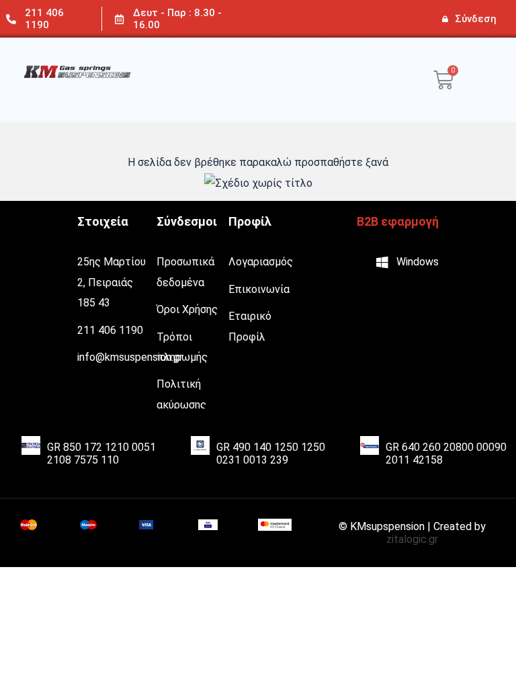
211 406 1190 (44, 19)
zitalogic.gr (412, 539)
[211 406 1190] (11, 19)
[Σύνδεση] (444, 18)
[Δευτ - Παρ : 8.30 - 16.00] (119, 19)
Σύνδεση (476, 19)
